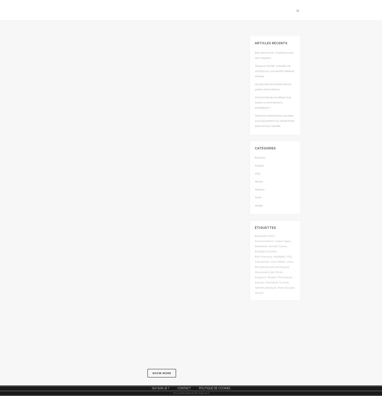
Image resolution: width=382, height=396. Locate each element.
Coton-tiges (283, 241)
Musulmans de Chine (269, 272)
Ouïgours (260, 277)
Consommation (264, 241)
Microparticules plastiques (272, 267)
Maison (259, 181)
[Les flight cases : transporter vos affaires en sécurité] (196, 175)
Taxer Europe (286, 287)
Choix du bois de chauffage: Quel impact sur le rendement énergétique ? (273, 102)
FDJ (289, 256)
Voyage (259, 205)
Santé (258, 197)
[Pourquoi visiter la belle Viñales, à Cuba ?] (196, 279)
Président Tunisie (277, 282)
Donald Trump (278, 246)
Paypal (272, 277)
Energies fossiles (266, 251)
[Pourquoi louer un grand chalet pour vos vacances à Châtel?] (120, 175)
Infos (257, 173)
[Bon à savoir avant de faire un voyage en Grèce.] (120, 65)
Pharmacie (285, 277)
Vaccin (259, 292)
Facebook (280, 256)
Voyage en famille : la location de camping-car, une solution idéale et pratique (274, 71)
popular (259, 282)
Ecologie (259, 165)
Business (260, 157)
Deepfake (261, 246)
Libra (289, 261)
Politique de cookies (214, 388)
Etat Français (263, 256)
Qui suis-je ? (160, 388)
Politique (259, 189)
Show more (161, 373)
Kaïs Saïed (278, 261)
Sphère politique (265, 287)
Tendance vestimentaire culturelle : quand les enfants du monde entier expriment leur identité (274, 120)
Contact (184, 388)
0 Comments (112, 132)
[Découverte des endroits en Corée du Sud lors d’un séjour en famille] (196, 65)
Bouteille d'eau (265, 236)
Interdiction (262, 261)
